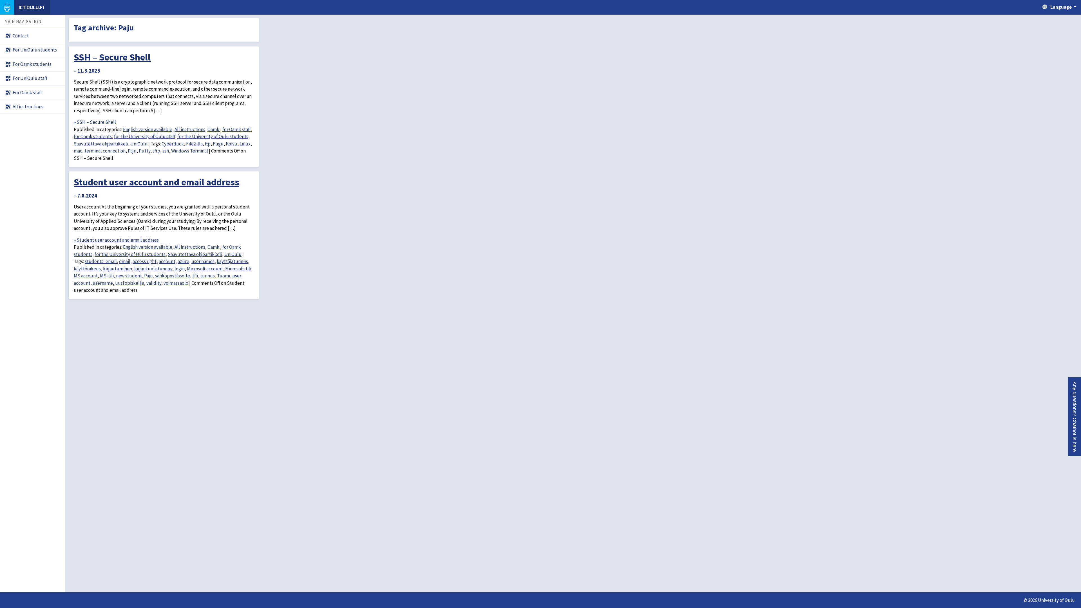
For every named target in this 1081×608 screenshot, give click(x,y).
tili (195, 276)
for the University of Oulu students (212, 136)
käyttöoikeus (87, 269)
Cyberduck (173, 144)
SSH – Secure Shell (112, 57)
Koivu (231, 144)
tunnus (207, 276)
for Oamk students (93, 136)
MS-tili (107, 276)
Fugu (218, 144)
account (167, 261)
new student (129, 276)
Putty (144, 151)
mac (78, 151)
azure (183, 261)
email (124, 261)
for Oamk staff (236, 129)
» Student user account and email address (116, 240)
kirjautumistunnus (153, 269)
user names (203, 261)
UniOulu (139, 144)
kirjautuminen (117, 269)
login (180, 269)
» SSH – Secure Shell (95, 122)
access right (145, 261)
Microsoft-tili (238, 269)
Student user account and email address (156, 182)
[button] (1074, 416)
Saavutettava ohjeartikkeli (101, 144)
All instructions (190, 129)
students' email (101, 261)
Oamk (213, 129)
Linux (245, 144)
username (103, 283)
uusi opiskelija (129, 283)
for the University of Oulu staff (144, 136)
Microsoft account (205, 269)
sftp (156, 151)
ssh (165, 151)
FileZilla (194, 144)
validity (153, 283)
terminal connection (105, 151)
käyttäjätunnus (232, 261)
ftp (208, 144)
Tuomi (223, 276)
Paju (132, 151)
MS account (86, 276)
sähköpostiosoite (172, 276)
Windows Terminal (189, 151)
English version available (147, 129)
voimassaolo (176, 283)
